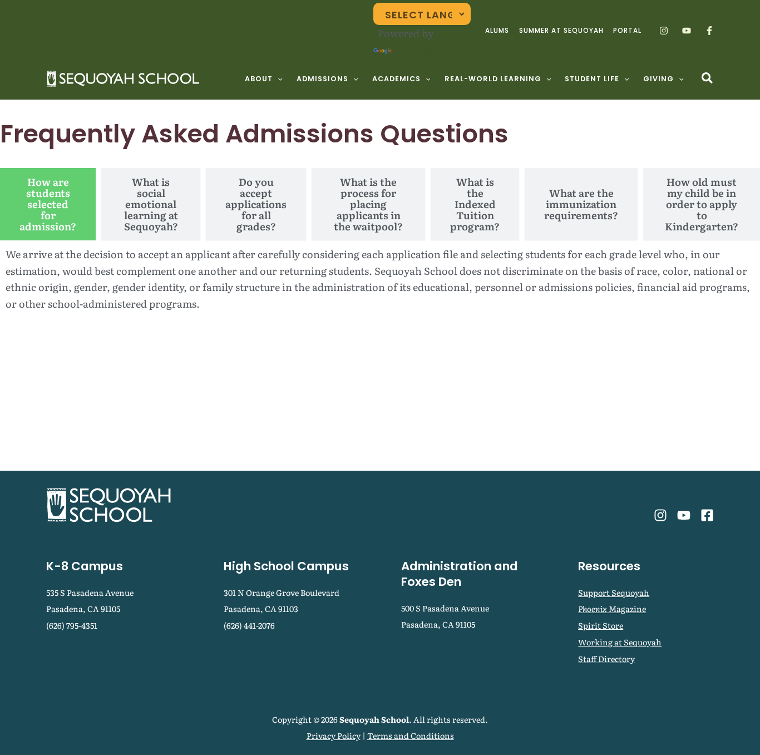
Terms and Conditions (410, 735)
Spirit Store (600, 625)
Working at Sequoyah (620, 642)
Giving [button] (658, 78)
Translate (417, 49)
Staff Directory (606, 658)
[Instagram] (663, 30)
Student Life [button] (592, 78)
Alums (497, 30)
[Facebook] (709, 30)
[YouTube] (686, 30)
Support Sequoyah (613, 592)
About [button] (259, 78)
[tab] (48, 204)
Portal (627, 30)
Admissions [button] (322, 78)
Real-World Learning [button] (493, 78)
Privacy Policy (334, 735)
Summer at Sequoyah (561, 30)
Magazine (612, 608)
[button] (278, 79)
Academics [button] (396, 78)
